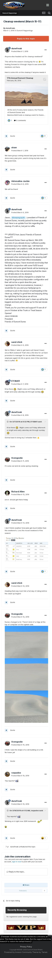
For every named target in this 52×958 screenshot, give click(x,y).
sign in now (16, 862)
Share (26, 885)
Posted (19, 51)
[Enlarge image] (26, 549)
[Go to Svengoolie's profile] (7, 459)
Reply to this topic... (16, 872)
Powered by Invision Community (18, 952)
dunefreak (10, 28)
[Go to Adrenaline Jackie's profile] (7, 182)
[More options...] (45, 49)
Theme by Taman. (40, 952)
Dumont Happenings (25, 30)
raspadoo (16, 772)
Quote (12, 136)
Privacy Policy (26, 947)
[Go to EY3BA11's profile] (7, 382)
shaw (14, 147)
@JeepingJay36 (18, 218)
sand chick (16, 342)
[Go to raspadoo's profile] (7, 774)
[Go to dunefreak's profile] (7, 49)
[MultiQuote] (6, 136)
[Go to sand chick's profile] (7, 343)
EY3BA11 (15, 381)
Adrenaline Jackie (20, 181)
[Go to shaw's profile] (7, 149)
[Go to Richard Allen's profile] (7, 493)
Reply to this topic (26, 39)
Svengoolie (17, 458)
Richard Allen (18, 491)
